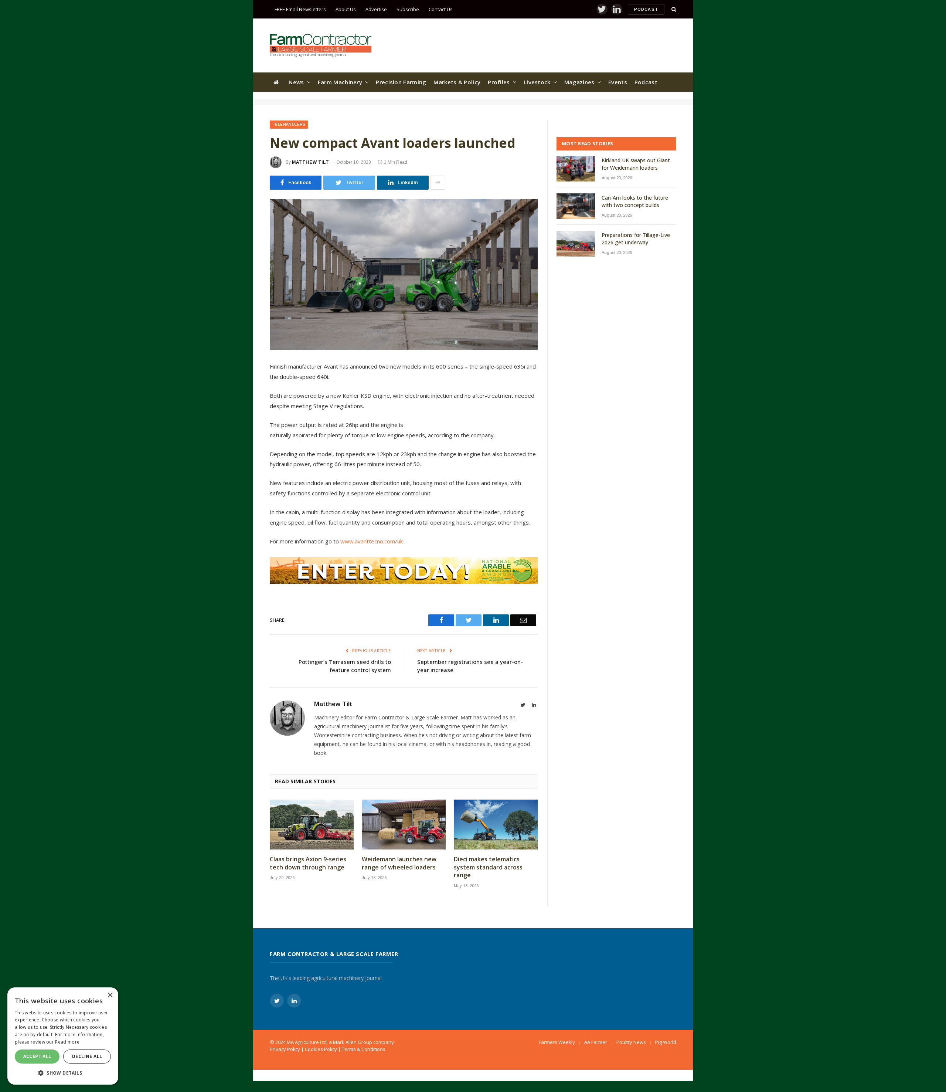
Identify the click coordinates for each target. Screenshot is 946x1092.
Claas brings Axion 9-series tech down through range (308, 863)
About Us (346, 9)
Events (617, 82)
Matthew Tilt (310, 162)
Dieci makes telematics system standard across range (488, 867)
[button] (63, 1072)
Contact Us (441, 9)
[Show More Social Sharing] (438, 183)
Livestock (537, 82)
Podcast (646, 9)
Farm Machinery (340, 82)
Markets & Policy (456, 82)
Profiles (499, 82)
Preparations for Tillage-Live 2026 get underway (636, 238)
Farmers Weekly (557, 1042)
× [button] (110, 995)
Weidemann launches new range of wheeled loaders (399, 863)
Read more (67, 1042)
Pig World (665, 1042)
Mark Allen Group (352, 1042)
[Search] (673, 9)
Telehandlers (289, 124)
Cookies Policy (321, 1049)
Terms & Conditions (363, 1049)
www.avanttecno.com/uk (371, 541)
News (296, 82)
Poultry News (631, 1042)
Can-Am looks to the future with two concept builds (635, 201)
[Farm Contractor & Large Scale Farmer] (320, 45)
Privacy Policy (285, 1049)
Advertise (376, 9)
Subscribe (408, 9)
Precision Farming (401, 82)
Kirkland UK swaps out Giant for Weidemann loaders (636, 164)
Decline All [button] (87, 1056)
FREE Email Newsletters (300, 9)
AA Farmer (595, 1042)
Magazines (579, 82)
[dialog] (62, 1036)
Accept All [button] (37, 1056)
